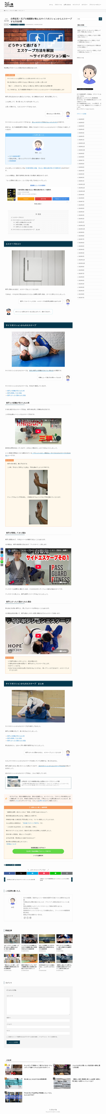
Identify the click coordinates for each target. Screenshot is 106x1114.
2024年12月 (82, 184)
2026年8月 (81, 119)
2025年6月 (81, 163)
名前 (8, 1017)
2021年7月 (81, 297)
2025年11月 (82, 146)
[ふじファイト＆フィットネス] (9, 4)
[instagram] (30, 918)
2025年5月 (81, 167)
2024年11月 (82, 187)
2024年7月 (81, 201)
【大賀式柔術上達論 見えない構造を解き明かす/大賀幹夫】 (43, 168)
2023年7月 (81, 239)
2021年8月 (81, 294)
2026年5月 (81, 126)
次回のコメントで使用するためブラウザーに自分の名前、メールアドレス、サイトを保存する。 (33, 1036)
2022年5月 (81, 280)
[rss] (56, 1109)
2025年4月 (81, 170)
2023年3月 (81, 253)
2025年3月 (81, 174)
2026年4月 (81, 129)
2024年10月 (82, 191)
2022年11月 (82, 259)
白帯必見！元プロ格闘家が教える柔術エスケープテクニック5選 (41, 781)
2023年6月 (81, 242)
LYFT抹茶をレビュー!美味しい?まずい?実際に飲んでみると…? (88, 36)
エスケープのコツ (19, 217)
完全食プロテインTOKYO (31, 823)
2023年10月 (82, 229)
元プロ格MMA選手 (14, 156)
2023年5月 (81, 246)
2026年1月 (81, 139)
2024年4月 (81, 211)
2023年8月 (81, 235)
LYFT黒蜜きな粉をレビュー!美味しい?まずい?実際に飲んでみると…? (88, 41)
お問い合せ (42, 800)
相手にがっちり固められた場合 (24, 226)
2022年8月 (81, 270)
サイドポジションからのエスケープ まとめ (26, 229)
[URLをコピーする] (67, 873)
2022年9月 (81, 266)
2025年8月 (81, 157)
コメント (10, 995)
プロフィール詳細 (81, 113)
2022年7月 (81, 273)
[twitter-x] (27, 918)
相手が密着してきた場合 (22, 224)
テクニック (22, 24)
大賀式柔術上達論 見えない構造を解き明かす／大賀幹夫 (34, 189)
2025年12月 (82, 143)
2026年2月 (81, 136)
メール (9, 1024)
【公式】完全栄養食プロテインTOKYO (38, 851)
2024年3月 (81, 215)
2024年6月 (81, 205)
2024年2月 (81, 218)
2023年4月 (81, 249)
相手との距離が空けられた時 (23, 222)
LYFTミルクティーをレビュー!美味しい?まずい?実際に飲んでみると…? (89, 51)
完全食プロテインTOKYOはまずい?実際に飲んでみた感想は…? (89, 46)
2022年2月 (81, 290)
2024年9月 (81, 194)
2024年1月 (81, 222)
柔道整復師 (12, 161)
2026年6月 (81, 122)
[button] (9, 873)
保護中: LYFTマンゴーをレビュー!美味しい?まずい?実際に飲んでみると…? (88, 31)
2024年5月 (81, 208)
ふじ (12, 907)
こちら (17, 800)
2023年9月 (81, 232)
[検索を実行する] (100, 18)
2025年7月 (81, 160)
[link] (25, 918)
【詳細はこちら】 (11, 844)
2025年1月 (81, 181)
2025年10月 (82, 150)
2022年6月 (81, 277)
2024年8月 (81, 198)
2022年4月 (81, 283)
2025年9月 (81, 153)
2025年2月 (81, 177)
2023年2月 (81, 256)
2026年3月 (81, 133)
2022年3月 (81, 287)
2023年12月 (82, 225)
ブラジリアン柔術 (14, 24)
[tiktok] (54, 1109)
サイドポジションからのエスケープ (23, 220)
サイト (8, 1030)
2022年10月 (82, 263)
